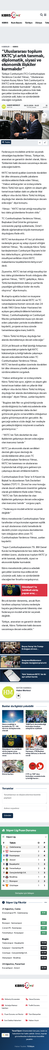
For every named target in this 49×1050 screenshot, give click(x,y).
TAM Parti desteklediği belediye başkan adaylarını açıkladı (36, 726)
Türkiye (28, 23)
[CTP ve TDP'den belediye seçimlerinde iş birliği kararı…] (36, 766)
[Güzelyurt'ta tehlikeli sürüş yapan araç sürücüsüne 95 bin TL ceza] (12, 741)
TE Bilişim (30, 1046)
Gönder (7, 815)
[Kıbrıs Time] (11, 15)
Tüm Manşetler (35, 1014)
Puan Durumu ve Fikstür (14, 1014)
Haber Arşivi (34, 1020)
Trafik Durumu (34, 1005)
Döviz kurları (7, 774)
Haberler (6, 47)
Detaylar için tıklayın (24, 893)
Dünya (38, 23)
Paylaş (7, 142)
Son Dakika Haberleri (12, 1020)
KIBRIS (5, 23)
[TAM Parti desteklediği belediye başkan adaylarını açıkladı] (36, 716)
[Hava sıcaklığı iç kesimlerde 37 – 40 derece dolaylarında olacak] (12, 716)
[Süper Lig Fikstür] (45, 902)
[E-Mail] (18, 696)
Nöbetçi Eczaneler (12, 999)
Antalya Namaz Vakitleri (9, 1006)
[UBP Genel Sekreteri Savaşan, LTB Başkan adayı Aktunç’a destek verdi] (36, 741)
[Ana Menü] (45, 15)
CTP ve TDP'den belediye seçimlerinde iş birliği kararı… (35, 776)
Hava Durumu (34, 999)
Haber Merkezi (23, 691)
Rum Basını (16, 23)
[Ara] (41, 15)
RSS (6, 1035)
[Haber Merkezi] (8, 692)
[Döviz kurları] (12, 766)
